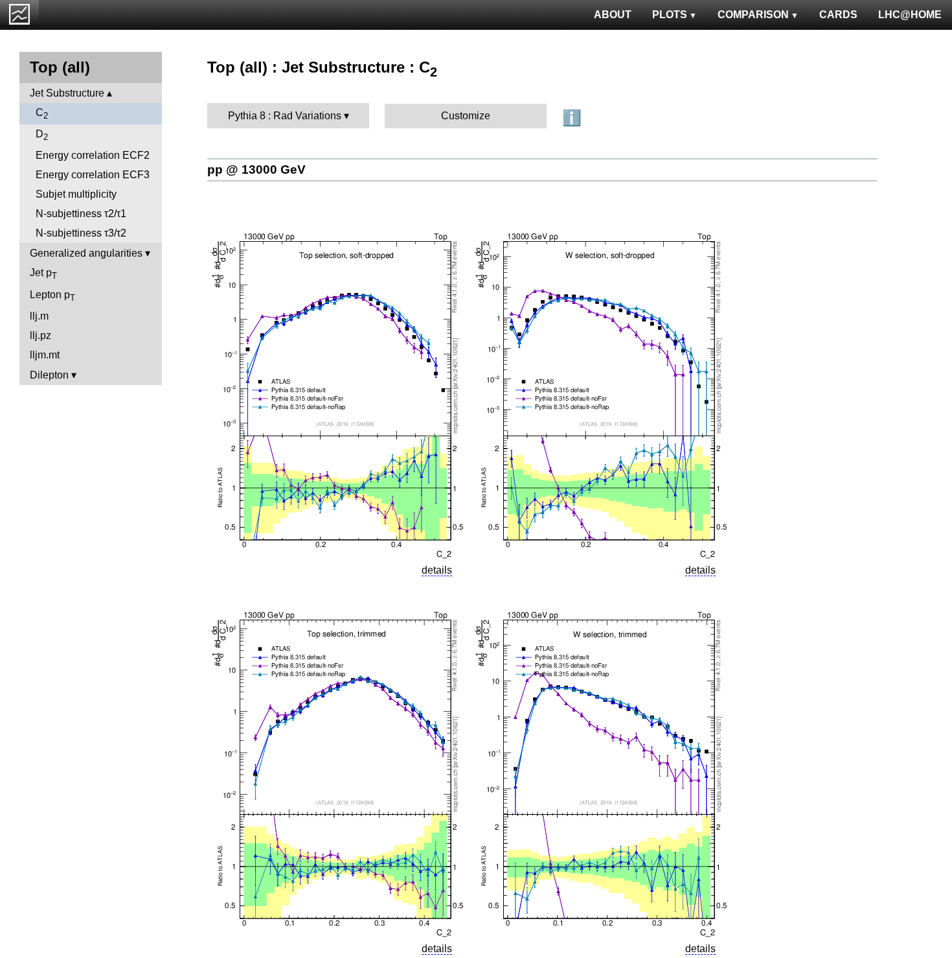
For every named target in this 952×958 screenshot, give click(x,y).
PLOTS (669, 14)
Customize (465, 115)
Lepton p (52, 296)
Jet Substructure (67, 93)
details (437, 570)
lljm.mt (45, 354)
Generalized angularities (86, 253)
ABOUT (612, 14)
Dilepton (49, 374)
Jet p (43, 274)
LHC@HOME (910, 14)
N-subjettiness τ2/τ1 (81, 213)
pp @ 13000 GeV (256, 169)
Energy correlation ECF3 (93, 174)
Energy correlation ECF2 (93, 155)
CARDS (838, 14)
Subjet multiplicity (76, 194)
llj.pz (40, 335)
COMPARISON (753, 14)
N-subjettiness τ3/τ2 (81, 233)
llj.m (39, 315)
